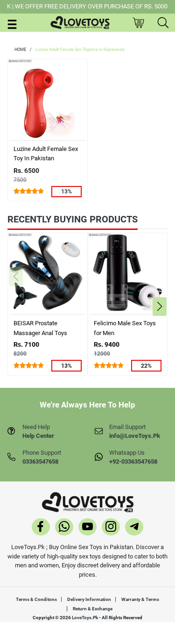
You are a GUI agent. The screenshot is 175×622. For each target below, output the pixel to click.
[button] (159, 306)
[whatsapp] (64, 528)
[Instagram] (111, 528)
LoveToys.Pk (85, 617)
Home (20, 49)
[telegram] (134, 528)
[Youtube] (87, 528)
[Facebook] (41, 528)
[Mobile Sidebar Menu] (12, 23)
